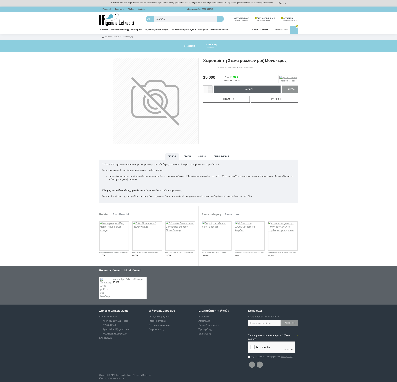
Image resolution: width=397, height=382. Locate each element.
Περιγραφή (172, 156)
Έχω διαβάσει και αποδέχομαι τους (272, 357)
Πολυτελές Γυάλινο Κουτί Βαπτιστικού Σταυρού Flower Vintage (180, 252)
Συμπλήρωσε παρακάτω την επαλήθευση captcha (269, 337)
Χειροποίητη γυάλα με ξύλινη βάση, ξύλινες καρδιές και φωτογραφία (283, 252)
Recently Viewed (110, 270)
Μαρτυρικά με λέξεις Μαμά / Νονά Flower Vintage (114, 252)
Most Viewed (132, 270)
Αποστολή (202, 156)
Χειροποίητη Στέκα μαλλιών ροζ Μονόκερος (129, 279)
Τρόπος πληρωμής (221, 156)
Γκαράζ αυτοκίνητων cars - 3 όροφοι (214, 252)
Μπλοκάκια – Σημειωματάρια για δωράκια (249, 252)
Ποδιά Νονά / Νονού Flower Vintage (145, 252)
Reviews (187, 156)
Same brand (233, 214)
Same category (211, 214)
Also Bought (120, 214)
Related (104, 214)
